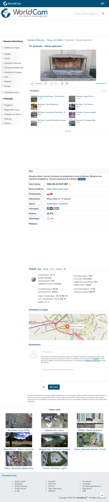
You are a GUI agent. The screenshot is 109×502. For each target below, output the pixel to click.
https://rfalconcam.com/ (58, 189)
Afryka (7, 58)
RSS (84, 491)
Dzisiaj (45, 269)
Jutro (52, 269)
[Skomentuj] (51, 83)
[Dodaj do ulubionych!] (56, 83)
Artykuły (8, 119)
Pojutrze (59, 269)
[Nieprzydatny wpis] (45, 83)
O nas (17, 491)
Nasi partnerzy (55, 488)
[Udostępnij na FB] (48, 208)
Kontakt (52, 481)
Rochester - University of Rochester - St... (52, 112)
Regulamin (87, 488)
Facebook (86, 481)
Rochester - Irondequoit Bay (85, 120)
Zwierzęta (81, 179)
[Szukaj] (103, 13)
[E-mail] (57, 208)
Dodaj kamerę (21, 486)
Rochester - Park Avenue (84, 104)
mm (52, 218)
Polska (7, 54)
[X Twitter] (51, 208)
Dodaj (55, 387)
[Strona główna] (12, 3)
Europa (7, 86)
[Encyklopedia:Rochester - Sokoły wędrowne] (48, 194)
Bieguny (7, 81)
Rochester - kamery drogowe (86, 112)
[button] (62, 83)
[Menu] (102, 3)
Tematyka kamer (11, 92)
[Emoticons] (43, 387)
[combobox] (89, 13)
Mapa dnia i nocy (11, 110)
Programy (8, 105)
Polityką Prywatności (92, 361)
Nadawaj (18, 484)
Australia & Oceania (13, 72)
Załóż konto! (20, 481)
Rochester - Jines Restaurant (48, 104)
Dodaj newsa (20, 488)
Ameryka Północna (12, 63)
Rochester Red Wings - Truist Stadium (51, 96)
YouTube (86, 484)
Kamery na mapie (12, 47)
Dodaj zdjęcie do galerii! (57, 204)
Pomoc (7, 123)
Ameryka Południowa (13, 67)
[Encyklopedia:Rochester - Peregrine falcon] (51, 194)
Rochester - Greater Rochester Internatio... (52, 120)
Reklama (52, 484)
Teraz (39, 269)
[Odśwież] (64, 269)
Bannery (52, 491)
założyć (96, 359)
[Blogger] (54, 208)
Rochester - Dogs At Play (84, 96)
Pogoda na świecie (12, 114)
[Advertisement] (68, 149)
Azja (6, 77)
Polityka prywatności (91, 486)
